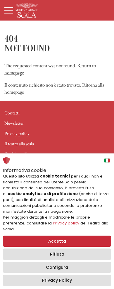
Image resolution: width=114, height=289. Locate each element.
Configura (57, 267)
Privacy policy (17, 133)
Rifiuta (57, 254)
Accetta (57, 241)
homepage (14, 72)
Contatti (12, 113)
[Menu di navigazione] (8, 10)
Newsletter (14, 123)
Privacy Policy (57, 280)
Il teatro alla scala (19, 144)
